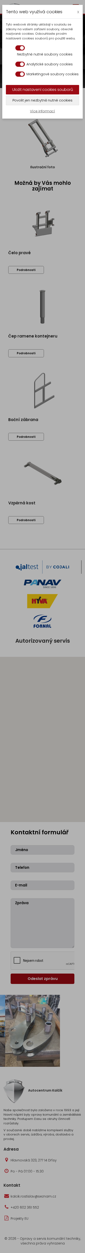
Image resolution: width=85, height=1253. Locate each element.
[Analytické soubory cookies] (20, 64)
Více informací (42, 111)
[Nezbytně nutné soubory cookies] (20, 48)
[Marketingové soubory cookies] (20, 74)
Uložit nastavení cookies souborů (42, 89)
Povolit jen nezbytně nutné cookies (42, 100)
